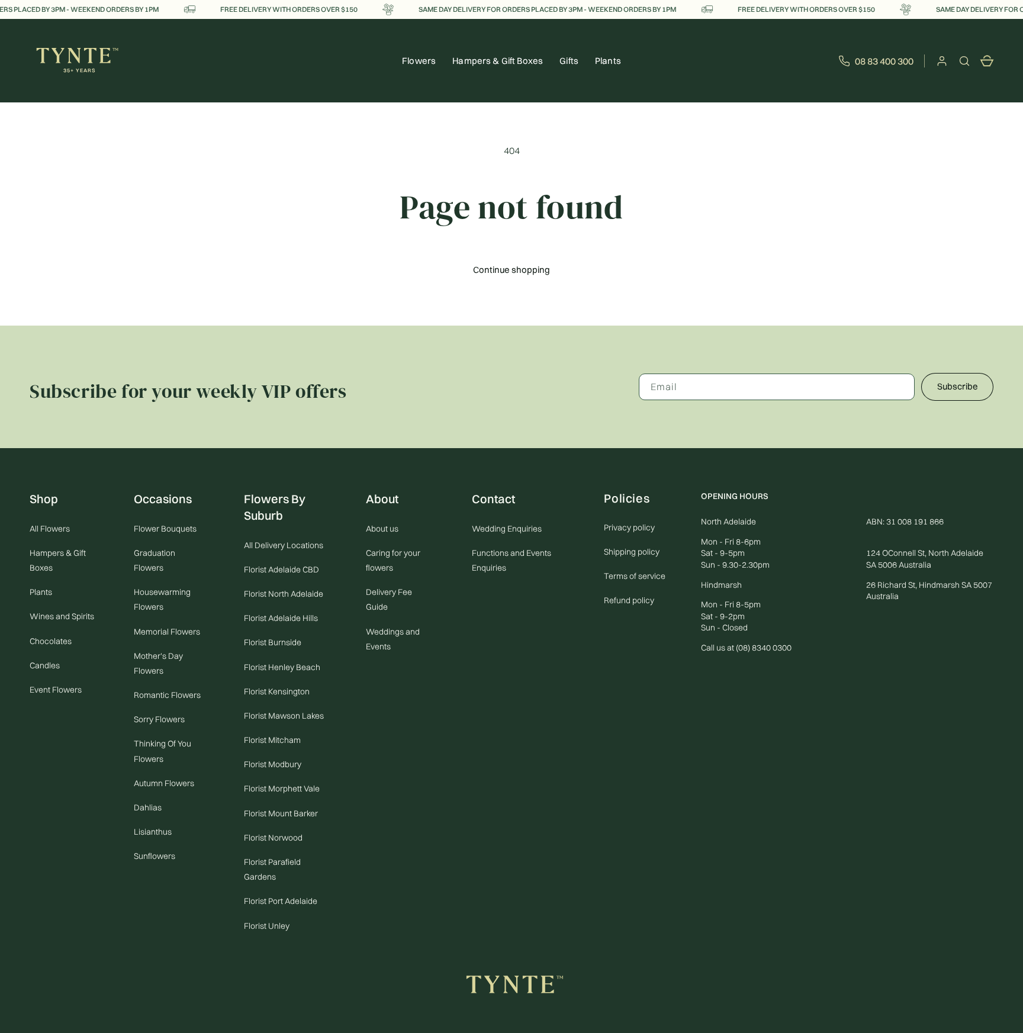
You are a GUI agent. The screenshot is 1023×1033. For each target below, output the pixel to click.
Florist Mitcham (272, 740)
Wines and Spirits (62, 617)
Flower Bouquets (165, 528)
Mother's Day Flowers (158, 663)
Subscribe (957, 386)
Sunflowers (154, 856)
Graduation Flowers (154, 560)
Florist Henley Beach (282, 667)
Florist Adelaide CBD (281, 569)
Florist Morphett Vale (282, 789)
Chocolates (51, 641)
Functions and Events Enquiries (511, 560)
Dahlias (148, 807)
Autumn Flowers (164, 783)
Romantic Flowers (167, 695)
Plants (608, 60)
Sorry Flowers (159, 720)
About (382, 498)
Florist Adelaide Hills (281, 618)
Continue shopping (511, 269)
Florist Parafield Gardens (272, 869)
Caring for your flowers (393, 560)
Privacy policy (629, 527)
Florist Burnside (272, 643)
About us (382, 528)
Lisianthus (153, 832)
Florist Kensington (277, 691)
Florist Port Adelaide (280, 901)
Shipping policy (632, 551)
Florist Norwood (273, 837)
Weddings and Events (393, 639)
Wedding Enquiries (507, 528)
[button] (964, 61)
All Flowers (50, 528)
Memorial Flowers (167, 631)
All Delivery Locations (283, 545)
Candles (45, 665)
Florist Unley (266, 926)
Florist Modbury (272, 765)
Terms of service (634, 576)
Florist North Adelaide (283, 593)
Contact (493, 498)
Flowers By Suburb (274, 507)
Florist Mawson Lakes (284, 715)
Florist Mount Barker (281, 813)
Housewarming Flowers (162, 599)
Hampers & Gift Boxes (58, 560)
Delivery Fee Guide (389, 599)
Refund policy (629, 600)
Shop (44, 498)
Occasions (163, 498)
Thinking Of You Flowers (162, 751)
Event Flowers (56, 689)
